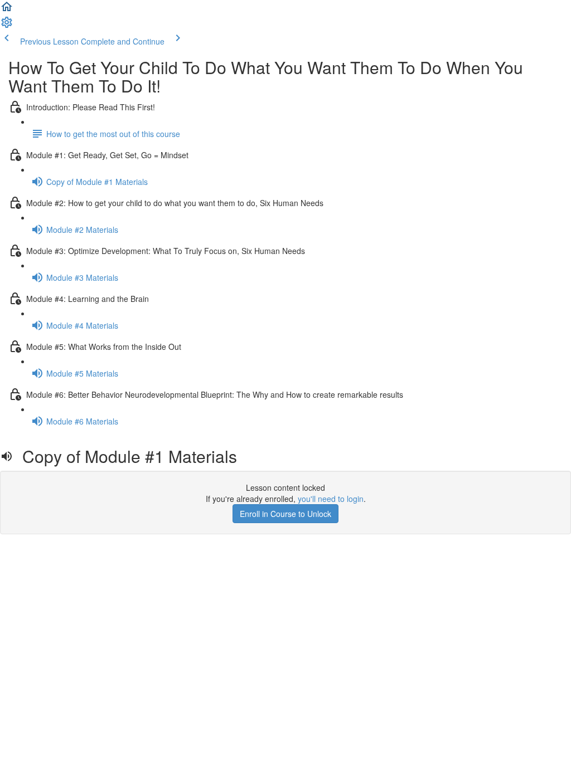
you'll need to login (331, 498)
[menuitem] (6, 25)
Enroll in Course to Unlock (285, 513)
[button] (6, 10)
